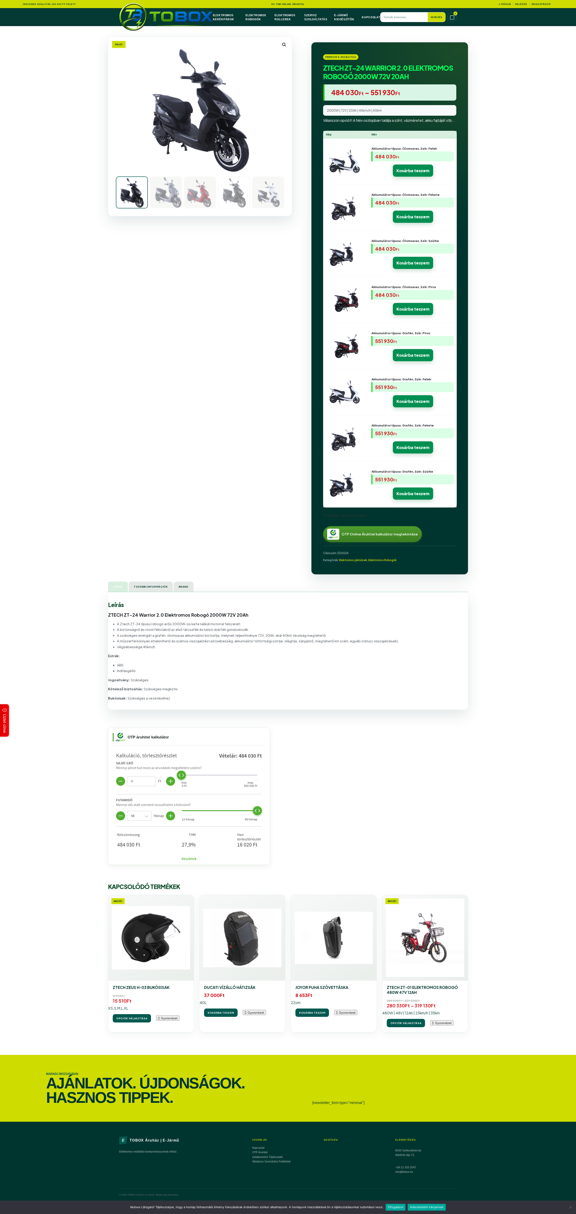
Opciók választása (131, 1018)
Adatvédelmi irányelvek (427, 1207)
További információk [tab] (151, 586)
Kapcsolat (371, 17)
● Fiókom (505, 4)
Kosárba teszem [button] (221, 1012)
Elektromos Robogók (382, 560)
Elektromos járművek (353, 560)
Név (374, 134)
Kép (329, 134)
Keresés (436, 17)
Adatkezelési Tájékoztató (267, 1157)
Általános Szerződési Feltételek (271, 1161)
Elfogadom (395, 1207)
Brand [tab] (184, 586)
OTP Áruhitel (260, 1152)
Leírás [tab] (118, 586)
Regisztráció (541, 4)
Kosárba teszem (413, 170)
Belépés (521, 4)
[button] (284, 45)
